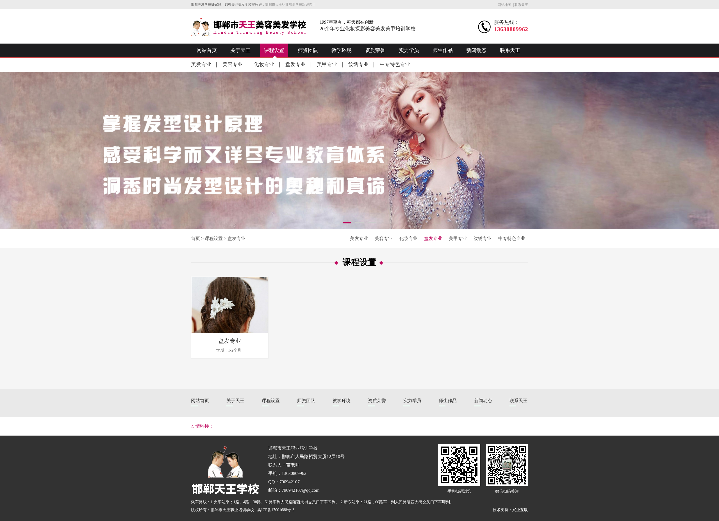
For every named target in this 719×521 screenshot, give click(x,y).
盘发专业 (295, 64)
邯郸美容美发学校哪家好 (243, 4)
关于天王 (240, 50)
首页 (195, 238)
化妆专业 (264, 64)
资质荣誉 (375, 50)
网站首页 (207, 50)
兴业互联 (520, 510)
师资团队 (308, 50)
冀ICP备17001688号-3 (275, 510)
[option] (359, 150)
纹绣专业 (358, 64)
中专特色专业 (395, 64)
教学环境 (341, 50)
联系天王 (521, 5)
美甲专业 (327, 64)
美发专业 (201, 64)
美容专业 (232, 64)
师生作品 (443, 50)
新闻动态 (476, 50)
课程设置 (274, 50)
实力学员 (409, 50)
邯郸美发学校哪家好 (206, 4)
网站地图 (504, 5)
